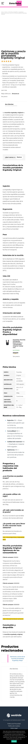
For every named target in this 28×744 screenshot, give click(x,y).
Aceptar (14, 741)
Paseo (6, 12)
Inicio (2, 12)
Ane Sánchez (9, 104)
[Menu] (3, 3)
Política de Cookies (14, 726)
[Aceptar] (26, 736)
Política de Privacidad (14, 723)
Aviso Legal (14, 728)
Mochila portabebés (13, 12)
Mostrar (19, 157)
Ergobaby (21, 12)
